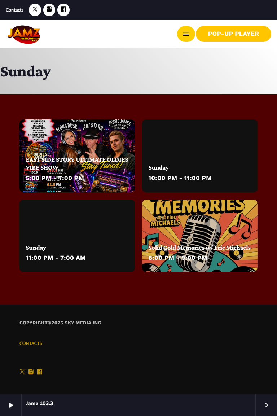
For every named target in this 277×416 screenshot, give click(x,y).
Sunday (159, 167)
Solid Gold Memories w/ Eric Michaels (200, 247)
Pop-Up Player (233, 34)
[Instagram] (49, 10)
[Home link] (25, 34)
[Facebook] (63, 10)
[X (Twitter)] (35, 10)
